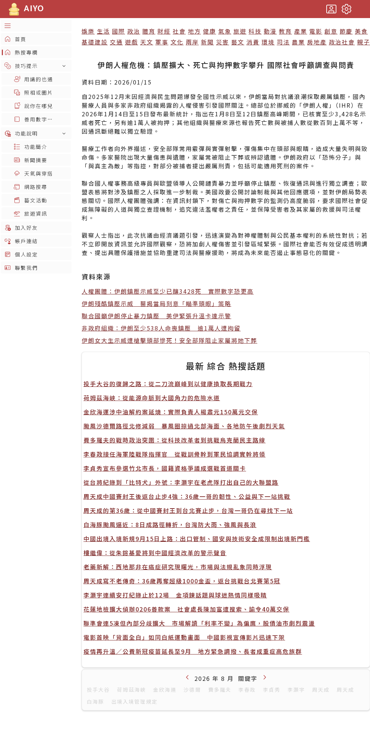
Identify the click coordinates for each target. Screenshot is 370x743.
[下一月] (264, 677)
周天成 (321, 689)
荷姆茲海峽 (131, 689)
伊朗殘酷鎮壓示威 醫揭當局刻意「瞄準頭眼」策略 (156, 303)
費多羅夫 (219, 689)
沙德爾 (192, 689)
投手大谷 (98, 689)
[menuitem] (36, 25)
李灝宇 (296, 689)
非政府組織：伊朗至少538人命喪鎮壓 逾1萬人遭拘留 (161, 328)
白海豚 (95, 701)
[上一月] (187, 677)
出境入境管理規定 (134, 701)
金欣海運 (164, 689)
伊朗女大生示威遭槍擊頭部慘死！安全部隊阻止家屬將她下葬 (169, 340)
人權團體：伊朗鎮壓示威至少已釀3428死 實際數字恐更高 (168, 291)
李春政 (247, 689)
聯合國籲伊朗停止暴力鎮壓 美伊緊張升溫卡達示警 (156, 315)
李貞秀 (271, 689)
